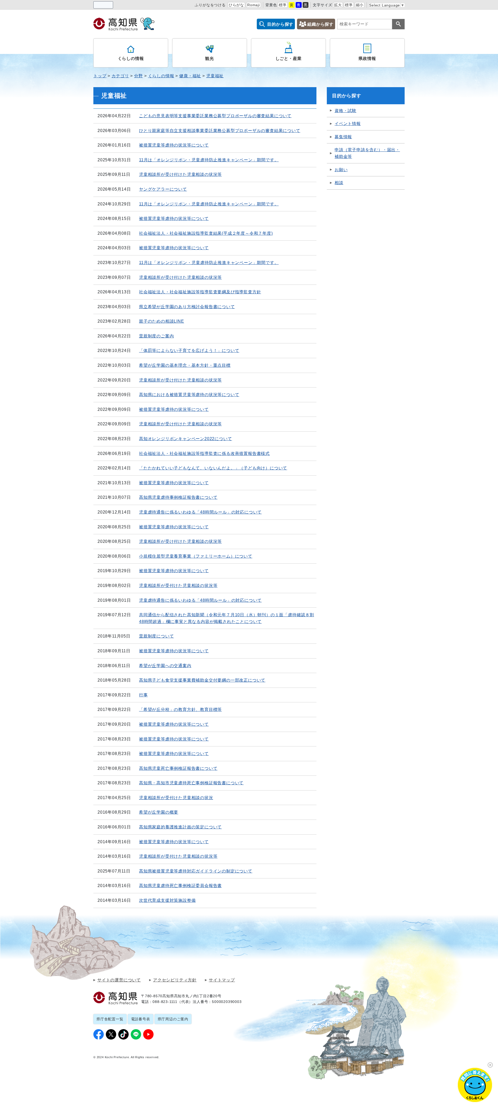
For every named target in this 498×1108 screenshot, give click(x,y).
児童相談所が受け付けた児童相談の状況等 (180, 174)
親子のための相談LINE (161, 321)
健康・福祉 (190, 76)
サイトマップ (222, 980)
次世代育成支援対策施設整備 (167, 900)
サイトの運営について (119, 980)
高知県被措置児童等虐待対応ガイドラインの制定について (195, 871)
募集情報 (343, 137)
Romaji (253, 5)
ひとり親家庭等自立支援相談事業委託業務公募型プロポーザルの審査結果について (219, 130)
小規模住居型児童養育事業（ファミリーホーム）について (195, 556)
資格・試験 (345, 110)
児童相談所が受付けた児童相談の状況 (176, 797)
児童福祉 (215, 76)
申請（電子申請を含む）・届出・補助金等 (367, 153)
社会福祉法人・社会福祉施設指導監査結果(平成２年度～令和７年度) (206, 233)
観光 (209, 58)
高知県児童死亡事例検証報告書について (178, 768)
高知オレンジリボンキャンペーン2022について (185, 439)
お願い (341, 170)
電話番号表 (140, 1019)
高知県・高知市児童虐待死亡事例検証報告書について (191, 783)
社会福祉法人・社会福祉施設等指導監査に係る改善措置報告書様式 (204, 453)
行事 (143, 695)
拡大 (338, 5)
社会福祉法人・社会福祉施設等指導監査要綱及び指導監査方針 (200, 292)
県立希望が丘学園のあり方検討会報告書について (187, 306)
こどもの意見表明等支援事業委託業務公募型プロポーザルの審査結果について (215, 116)
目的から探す (280, 24)
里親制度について (156, 636)
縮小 (360, 5)
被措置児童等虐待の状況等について (174, 145)
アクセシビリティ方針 (175, 980)
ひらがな (236, 5)
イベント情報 (348, 123)
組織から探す (320, 24)
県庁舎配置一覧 (109, 1019)
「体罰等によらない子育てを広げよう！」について (189, 350)
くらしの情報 (131, 58)
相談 (339, 183)
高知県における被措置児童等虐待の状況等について (189, 394)
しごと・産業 (288, 58)
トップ (99, 76)
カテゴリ (120, 76)
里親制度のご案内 (156, 336)
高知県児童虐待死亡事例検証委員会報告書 (180, 885)
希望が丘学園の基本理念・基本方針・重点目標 (185, 365)
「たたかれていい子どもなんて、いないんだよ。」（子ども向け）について (213, 468)
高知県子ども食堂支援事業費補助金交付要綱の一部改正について (202, 680)
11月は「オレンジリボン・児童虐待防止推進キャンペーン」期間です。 (209, 160)
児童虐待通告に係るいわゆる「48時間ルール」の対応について (200, 512)
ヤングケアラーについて (163, 189)
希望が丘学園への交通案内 (165, 665)
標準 (283, 5)
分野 (138, 76)
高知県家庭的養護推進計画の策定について (180, 827)
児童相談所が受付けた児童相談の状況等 (178, 585)
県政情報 (367, 58)
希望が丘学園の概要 (158, 812)
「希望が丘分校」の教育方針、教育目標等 (180, 709)
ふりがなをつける (210, 5)
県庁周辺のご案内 (173, 1019)
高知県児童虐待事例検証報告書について (178, 497)
